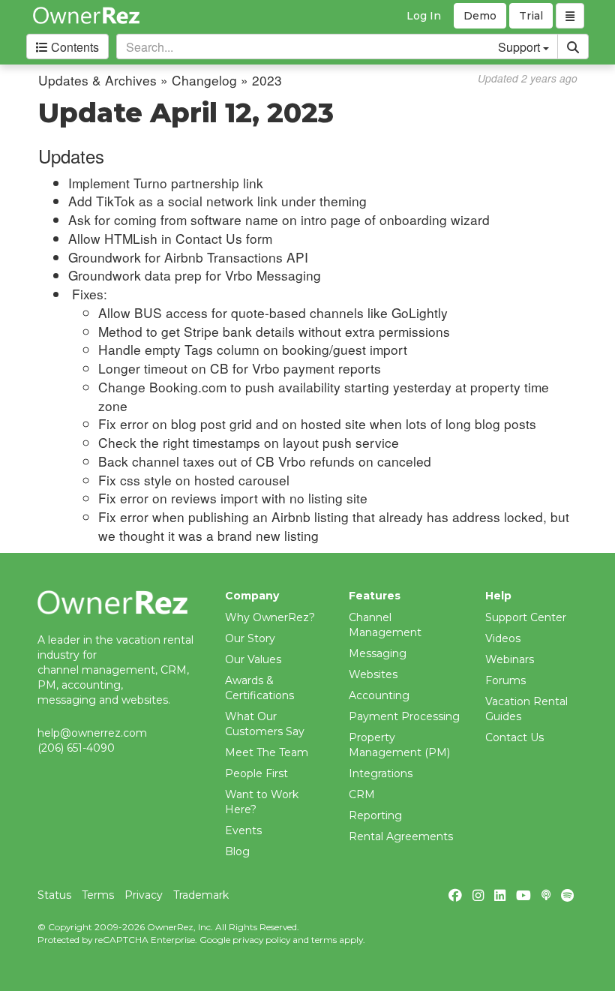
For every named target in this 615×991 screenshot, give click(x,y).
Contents (73, 47)
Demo (480, 16)
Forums (505, 680)
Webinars (509, 659)
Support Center (525, 617)
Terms (98, 895)
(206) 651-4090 (76, 748)
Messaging (377, 653)
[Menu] (570, 16)
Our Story (250, 638)
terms (324, 939)
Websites (373, 674)
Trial (531, 16)
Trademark (201, 895)
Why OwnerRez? (270, 617)
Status (54, 895)
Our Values (253, 659)
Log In (423, 16)
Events (243, 830)
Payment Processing (404, 716)
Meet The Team (266, 752)
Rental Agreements (401, 836)
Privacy (143, 895)
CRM (362, 794)
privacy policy (261, 939)
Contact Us (514, 737)
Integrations (380, 773)
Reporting (375, 815)
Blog (237, 851)
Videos (502, 638)
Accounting (379, 695)
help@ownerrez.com (92, 733)
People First (256, 773)
